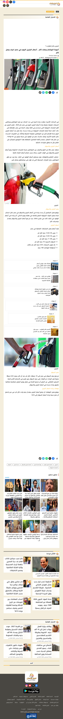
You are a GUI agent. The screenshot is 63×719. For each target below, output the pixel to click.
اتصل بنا (23, 709)
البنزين (56, 465)
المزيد (31, 663)
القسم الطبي (33, 696)
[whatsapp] (40, 92)
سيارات (16, 702)
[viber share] (43, 92)
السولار (9, 465)
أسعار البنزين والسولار (26, 465)
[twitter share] (50, 92)
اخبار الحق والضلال (54, 702)
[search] (4, 5)
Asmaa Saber (53, 55)
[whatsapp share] (46, 92)
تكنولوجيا (22, 702)
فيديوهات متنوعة (23, 696)
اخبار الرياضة (46, 699)
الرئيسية (56, 696)
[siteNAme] (55, 4)
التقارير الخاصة (41, 696)
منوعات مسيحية (54, 699)
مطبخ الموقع (38, 699)
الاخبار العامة (50, 11)
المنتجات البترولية (54, 468)
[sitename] (31, 677)
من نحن (39, 709)
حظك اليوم (38, 705)
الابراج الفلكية (46, 705)
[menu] (7, 5)
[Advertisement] (31, 32)
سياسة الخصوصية (31, 709)
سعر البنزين (16, 465)
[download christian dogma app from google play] (31, 690)
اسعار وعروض (9, 702)
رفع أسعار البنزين (37, 465)
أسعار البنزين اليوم (48, 465)
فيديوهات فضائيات (43, 702)
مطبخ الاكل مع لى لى (31, 702)
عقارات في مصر (54, 705)
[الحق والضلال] (57, 11)
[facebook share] (53, 92)
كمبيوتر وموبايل (11, 699)
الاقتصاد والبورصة (21, 699)
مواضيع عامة (30, 699)
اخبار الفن (15, 696)
